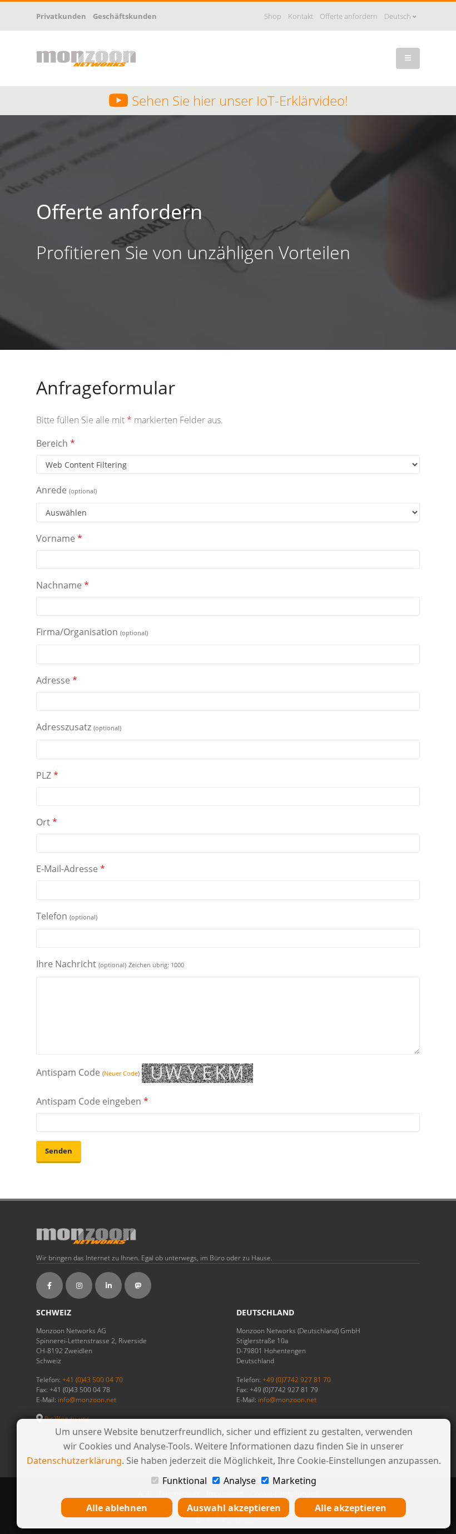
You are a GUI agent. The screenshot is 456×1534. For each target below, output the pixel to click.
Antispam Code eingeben (92, 1101)
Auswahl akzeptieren (234, 1508)
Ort (46, 822)
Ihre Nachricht (110, 964)
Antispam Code (88, 1072)
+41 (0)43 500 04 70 (92, 1379)
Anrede (66, 490)
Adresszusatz (78, 727)
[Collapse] (408, 58)
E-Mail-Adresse (70, 869)
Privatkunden (61, 16)
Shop (272, 16)
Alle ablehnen (116, 1508)
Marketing (294, 1480)
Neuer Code (121, 1073)
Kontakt (300, 16)
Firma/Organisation (92, 632)
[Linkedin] (108, 1285)
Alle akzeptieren (350, 1508)
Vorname (59, 538)
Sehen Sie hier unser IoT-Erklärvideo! (238, 100)
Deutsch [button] (398, 16)
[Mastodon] (138, 1285)
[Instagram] (79, 1285)
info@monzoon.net (87, 1399)
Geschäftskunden (125, 16)
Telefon (66, 916)
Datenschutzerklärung (74, 1460)
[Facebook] (49, 1285)
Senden (58, 1151)
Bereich (55, 443)
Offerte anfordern (349, 16)
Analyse (240, 1480)
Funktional (184, 1480)
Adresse (56, 680)
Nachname (62, 585)
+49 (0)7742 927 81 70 (296, 1379)
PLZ (47, 775)
